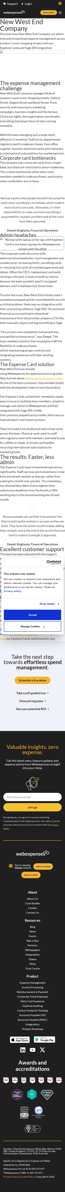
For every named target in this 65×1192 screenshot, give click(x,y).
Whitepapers (32, 949)
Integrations (33, 1024)
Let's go (32, 807)
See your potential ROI (32, 709)
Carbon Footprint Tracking (32, 1010)
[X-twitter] (42, 1050)
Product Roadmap (32, 1028)
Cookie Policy (27, 1176)
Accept (32, 614)
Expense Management (32, 982)
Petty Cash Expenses (32, 1001)
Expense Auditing (32, 1005)
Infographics (32, 954)
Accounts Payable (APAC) (32, 1019)
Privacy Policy (10, 1176)
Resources (32, 920)
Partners (33, 945)
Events (32, 936)
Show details (47, 603)
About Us (32, 898)
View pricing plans (32, 701)
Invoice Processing (32, 987)
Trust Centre (32, 968)
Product (32, 976)
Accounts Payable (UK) (32, 1015)
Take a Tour (32, 940)
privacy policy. (13, 591)
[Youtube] (33, 1050)
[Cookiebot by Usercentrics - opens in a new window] (46, 562)
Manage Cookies (31, 626)
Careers (32, 907)
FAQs (32, 963)
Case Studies (32, 903)
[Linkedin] (23, 1050)
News (32, 931)
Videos (32, 959)
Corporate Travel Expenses (32, 996)
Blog (32, 926)
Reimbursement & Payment (32, 991)
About (32, 892)
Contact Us (32, 912)
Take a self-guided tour (32, 693)
